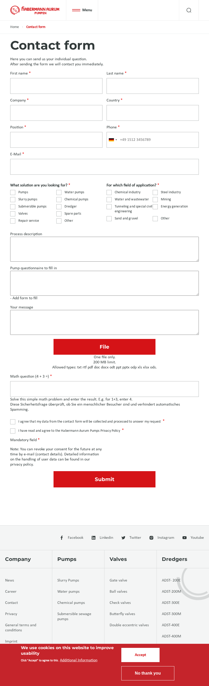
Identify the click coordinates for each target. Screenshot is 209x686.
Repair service (28, 221)
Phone (112, 127)
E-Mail (15, 154)
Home (14, 27)
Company (18, 100)
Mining (166, 199)
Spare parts (72, 214)
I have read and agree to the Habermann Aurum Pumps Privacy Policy (69, 431)
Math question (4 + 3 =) (29, 377)
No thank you (148, 673)
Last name (115, 73)
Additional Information (78, 660)
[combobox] (113, 139)
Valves (23, 214)
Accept (140, 655)
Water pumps (74, 192)
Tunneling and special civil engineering (133, 209)
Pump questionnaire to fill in (33, 268)
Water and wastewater (132, 199)
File (104, 347)
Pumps (23, 192)
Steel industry (171, 192)
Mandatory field (23, 440)
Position (16, 127)
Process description (26, 234)
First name (19, 73)
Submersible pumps (32, 206)
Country (113, 100)
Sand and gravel (126, 218)
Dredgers (174, 559)
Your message (21, 307)
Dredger (70, 206)
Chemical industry (128, 192)
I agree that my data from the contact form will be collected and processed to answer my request (89, 422)
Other (68, 221)
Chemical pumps (76, 199)
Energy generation (174, 206)
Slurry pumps (27, 199)
